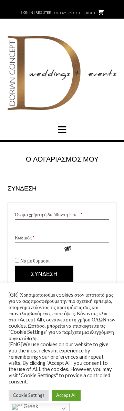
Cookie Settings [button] (28, 395)
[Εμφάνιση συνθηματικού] (84, 248)
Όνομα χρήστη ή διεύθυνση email (59, 214)
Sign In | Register (36, 12)
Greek (30, 406)
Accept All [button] (66, 395)
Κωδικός (35, 237)
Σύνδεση (44, 274)
